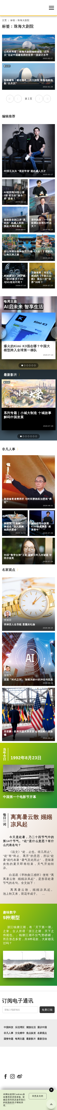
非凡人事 (8, 166)
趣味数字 (9, 912)
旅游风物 (22, 76)
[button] (22, 365)
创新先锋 (22, 166)
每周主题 (10, 301)
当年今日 (4, 754)
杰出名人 (36, 519)
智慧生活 (36, 215)
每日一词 (4, 819)
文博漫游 (36, 268)
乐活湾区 (8, 47)
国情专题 (8, 1038)
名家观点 (8, 569)
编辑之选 (22, 727)
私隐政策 (9, 1102)
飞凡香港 (8, 215)
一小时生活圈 (24, 47)
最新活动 (42, 1038)
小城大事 (22, 494)
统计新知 (8, 188)
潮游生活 (8, 76)
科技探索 (8, 271)
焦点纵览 (31, 1033)
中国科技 (36, 213)
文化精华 (36, 265)
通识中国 (8, 185)
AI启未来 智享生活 (23, 306)
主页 (4, 20)
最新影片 (10, 374)
